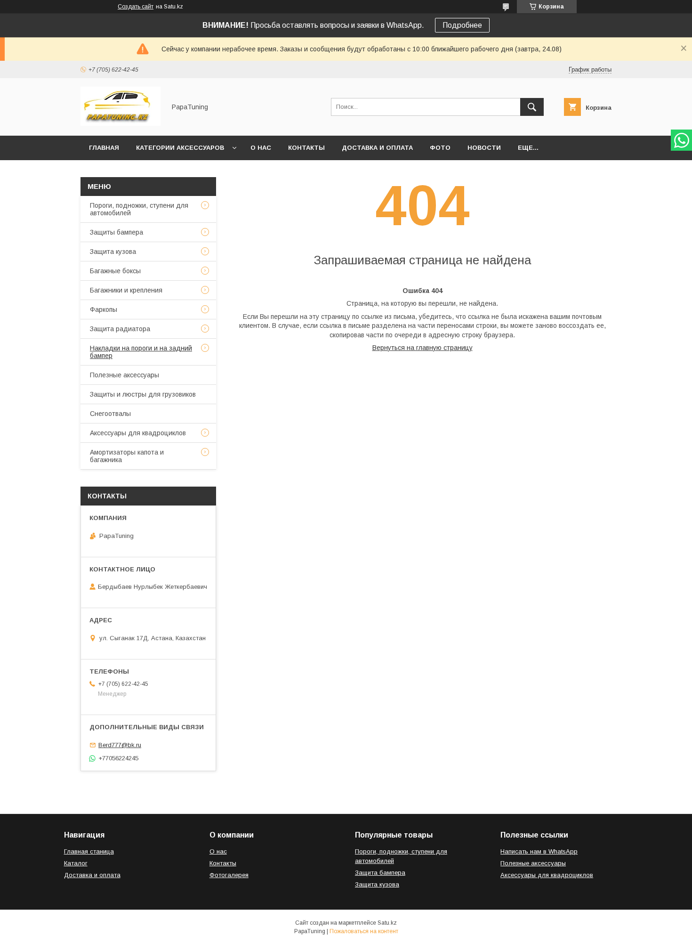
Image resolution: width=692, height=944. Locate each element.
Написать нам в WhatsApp (539, 851)
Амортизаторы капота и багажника (127, 456)
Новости (484, 147)
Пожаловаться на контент (364, 931)
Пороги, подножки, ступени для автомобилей (139, 209)
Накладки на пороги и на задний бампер (141, 351)
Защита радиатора (120, 329)
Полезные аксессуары (124, 375)
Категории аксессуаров (180, 147)
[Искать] (532, 107)
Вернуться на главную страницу (422, 347)
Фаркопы (103, 309)
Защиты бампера (116, 232)
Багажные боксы (115, 271)
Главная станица (89, 851)
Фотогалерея (229, 875)
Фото (440, 147)
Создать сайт (135, 6)
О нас (260, 147)
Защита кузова (113, 251)
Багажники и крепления (126, 290)
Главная (104, 147)
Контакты (306, 147)
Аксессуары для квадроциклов (138, 433)
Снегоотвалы (110, 413)
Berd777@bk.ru (119, 745)
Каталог (76, 863)
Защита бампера (380, 872)
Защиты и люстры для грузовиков (143, 394)
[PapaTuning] (120, 123)
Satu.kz (387, 923)
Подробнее (462, 25)
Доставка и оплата (377, 147)
